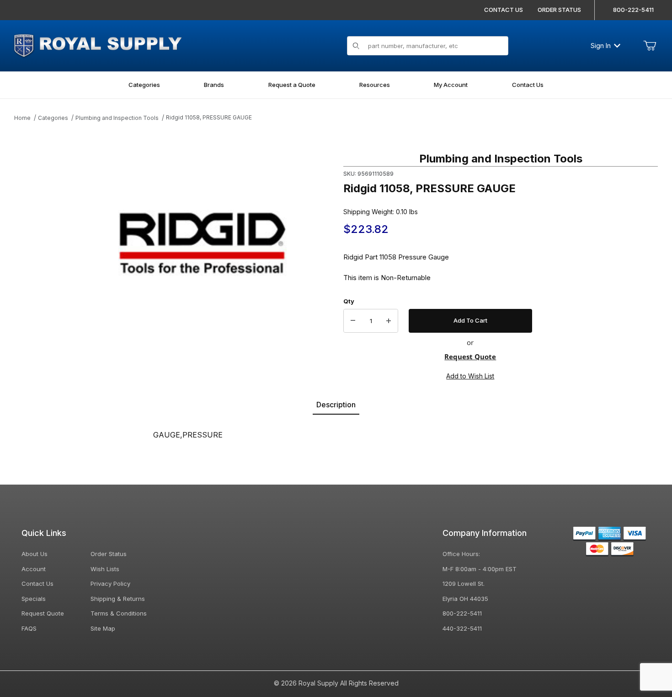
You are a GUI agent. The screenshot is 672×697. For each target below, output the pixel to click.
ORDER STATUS (559, 9)
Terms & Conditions (119, 613)
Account (33, 569)
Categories (53, 117)
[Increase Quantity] (388, 320)
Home (22, 117)
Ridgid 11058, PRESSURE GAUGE (209, 117)
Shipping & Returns (118, 598)
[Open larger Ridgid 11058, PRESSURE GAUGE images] (202, 243)
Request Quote (470, 356)
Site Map (103, 628)
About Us (34, 553)
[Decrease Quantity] (353, 320)
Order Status (109, 553)
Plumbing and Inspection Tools (117, 117)
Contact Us (37, 583)
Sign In (601, 45)
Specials (33, 598)
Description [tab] (336, 404)
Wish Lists (105, 569)
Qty (348, 301)
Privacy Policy (110, 583)
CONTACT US (503, 9)
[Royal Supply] (97, 45)
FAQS (29, 628)
